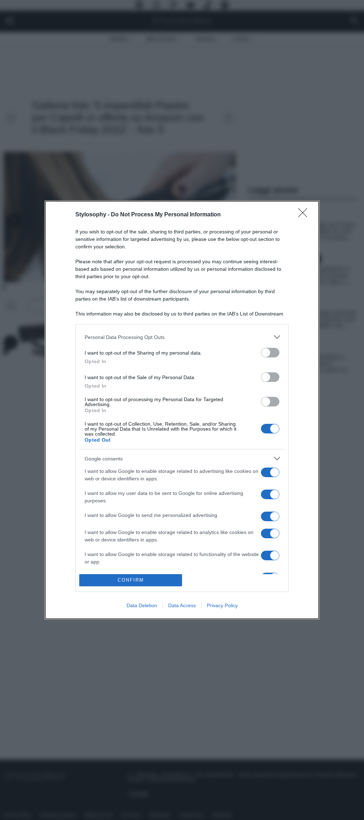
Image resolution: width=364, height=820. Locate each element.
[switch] (270, 352)
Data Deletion (142, 605)
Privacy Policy (222, 605)
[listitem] (182, 337)
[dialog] (182, 410)
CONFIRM (131, 580)
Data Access (182, 605)
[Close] (305, 215)
